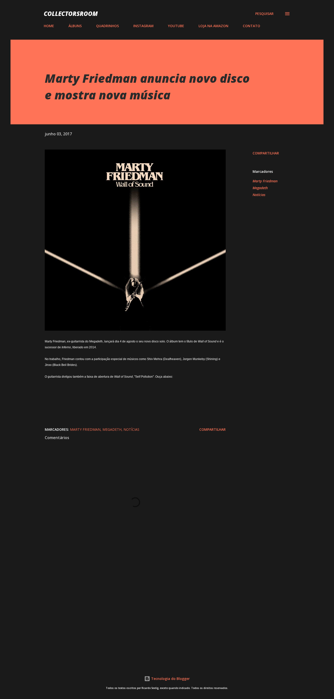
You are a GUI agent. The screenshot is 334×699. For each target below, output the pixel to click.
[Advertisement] (127, 601)
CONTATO (251, 25)
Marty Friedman (265, 181)
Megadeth (260, 188)
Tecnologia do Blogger (170, 678)
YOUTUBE (176, 25)
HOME (49, 25)
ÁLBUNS (75, 25)
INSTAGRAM (143, 25)
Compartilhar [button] (266, 153)
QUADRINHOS (107, 25)
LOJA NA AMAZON (213, 25)
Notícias (259, 194)
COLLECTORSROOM (71, 14)
